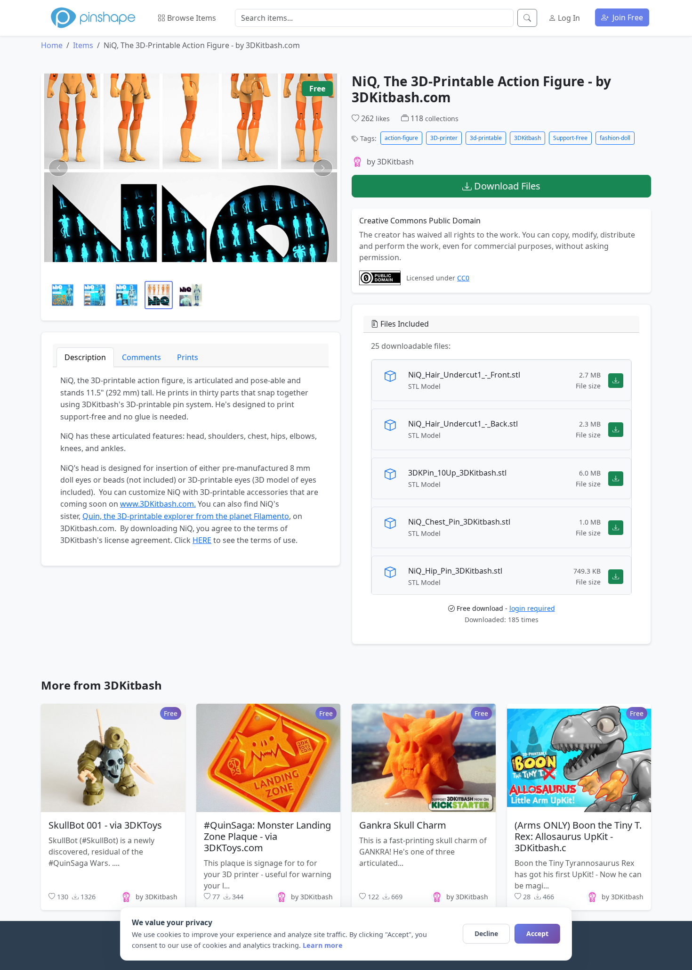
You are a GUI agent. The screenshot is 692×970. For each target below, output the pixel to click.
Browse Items (190, 18)
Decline (486, 933)
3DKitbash (527, 138)
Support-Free (570, 138)
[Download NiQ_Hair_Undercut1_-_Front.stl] (615, 380)
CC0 (463, 277)
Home (52, 45)
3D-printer (444, 138)
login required (532, 608)
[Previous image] (58, 168)
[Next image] (323, 168)
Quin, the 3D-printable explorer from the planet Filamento (185, 516)
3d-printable (486, 138)
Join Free (627, 17)
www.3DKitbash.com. (158, 504)
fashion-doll (615, 138)
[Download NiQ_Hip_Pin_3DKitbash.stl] (615, 576)
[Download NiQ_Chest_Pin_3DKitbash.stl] (615, 527)
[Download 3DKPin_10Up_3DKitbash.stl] (615, 478)
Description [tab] (85, 357)
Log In (568, 18)
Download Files (506, 186)
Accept (537, 933)
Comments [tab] (141, 357)
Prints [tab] (187, 357)
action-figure (401, 138)
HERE (202, 540)
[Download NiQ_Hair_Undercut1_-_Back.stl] (615, 429)
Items (83, 45)
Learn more (323, 945)
